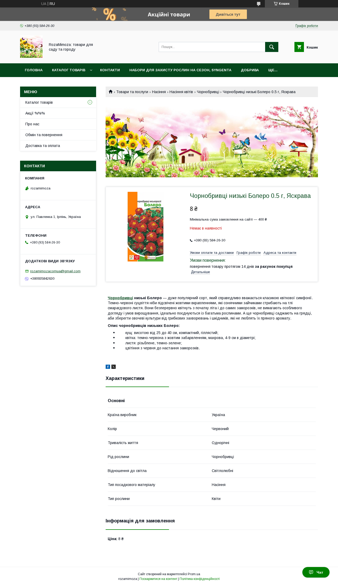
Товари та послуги (132, 92)
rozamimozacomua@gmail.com (55, 271)
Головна (34, 70)
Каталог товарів (68, 70)
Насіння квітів (181, 92)
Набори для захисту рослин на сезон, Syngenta (180, 70)
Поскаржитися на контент (158, 579)
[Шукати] (271, 47)
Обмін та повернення (43, 135)
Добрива (250, 70)
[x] (113, 367)
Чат (320, 572)
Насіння (159, 92)
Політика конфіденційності (200, 579)
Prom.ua (194, 574)
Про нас (32, 124)
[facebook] (108, 367)
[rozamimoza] (31, 56)
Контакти (110, 70)
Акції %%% (35, 113)
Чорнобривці (208, 92)
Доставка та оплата (42, 146)
